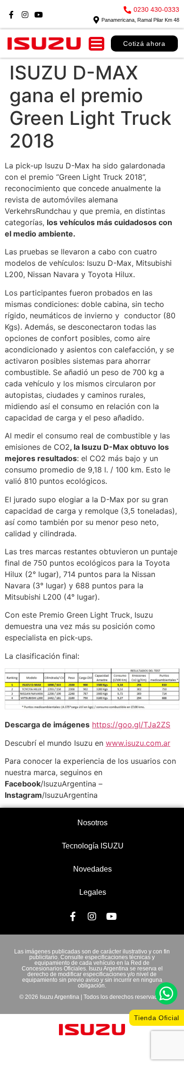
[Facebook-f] (11, 15)
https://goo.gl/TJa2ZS (131, 724)
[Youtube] (39, 15)
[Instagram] (25, 15)
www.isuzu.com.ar (138, 743)
